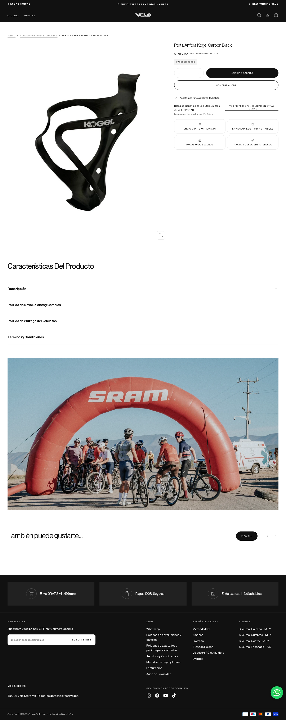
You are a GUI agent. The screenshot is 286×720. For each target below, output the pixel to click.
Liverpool (198, 641)
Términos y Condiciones (162, 656)
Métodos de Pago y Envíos (163, 662)
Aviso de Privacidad (158, 674)
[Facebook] (157, 695)
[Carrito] (275, 15)
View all (246, 536)
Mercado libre (202, 629)
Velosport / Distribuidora (208, 652)
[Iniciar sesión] (267, 15)
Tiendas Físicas (203, 646)
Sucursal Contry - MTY (254, 641)
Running (30, 15)
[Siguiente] (275, 536)
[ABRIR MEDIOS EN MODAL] (160, 235)
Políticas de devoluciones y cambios (163, 637)
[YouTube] (165, 695)
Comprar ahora (226, 85)
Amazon (198, 635)
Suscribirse (82, 639)
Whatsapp (153, 629)
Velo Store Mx (17, 685)
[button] (259, 15)
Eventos (198, 658)
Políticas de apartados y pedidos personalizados (161, 648)
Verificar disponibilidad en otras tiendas (251, 107)
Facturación (154, 668)
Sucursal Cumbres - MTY (255, 635)
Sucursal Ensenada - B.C (255, 646)
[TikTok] (173, 695)
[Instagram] (148, 695)
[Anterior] (267, 536)
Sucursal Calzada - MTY (255, 629)
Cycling (13, 15)
